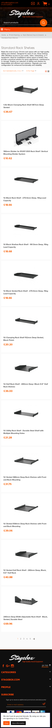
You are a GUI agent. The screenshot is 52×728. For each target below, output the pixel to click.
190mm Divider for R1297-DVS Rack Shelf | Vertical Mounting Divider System (25, 152)
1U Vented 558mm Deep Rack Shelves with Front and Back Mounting (24, 525)
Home (3, 35)
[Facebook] (3, 666)
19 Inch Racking (14, 35)
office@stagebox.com (9, 2)
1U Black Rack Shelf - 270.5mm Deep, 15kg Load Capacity (24, 199)
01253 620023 (6, 4)
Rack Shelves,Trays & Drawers (33, 35)
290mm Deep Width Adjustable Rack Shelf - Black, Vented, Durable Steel (25, 618)
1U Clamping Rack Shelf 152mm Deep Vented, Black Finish (23, 339)
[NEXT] (34, 639)
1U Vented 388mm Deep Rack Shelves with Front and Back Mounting (24, 478)
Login (38, 3)
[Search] (43, 22)
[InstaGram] (12, 666)
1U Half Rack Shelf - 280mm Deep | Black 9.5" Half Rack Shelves (25, 385)
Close (6, 723)
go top (45, 665)
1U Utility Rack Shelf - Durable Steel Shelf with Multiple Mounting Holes (23, 432)
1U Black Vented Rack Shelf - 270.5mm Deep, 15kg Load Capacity (25, 292)
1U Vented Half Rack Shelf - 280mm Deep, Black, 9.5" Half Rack (24, 571)
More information (18, 723)
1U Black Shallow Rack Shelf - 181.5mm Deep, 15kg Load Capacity (25, 245)
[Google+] (8, 666)
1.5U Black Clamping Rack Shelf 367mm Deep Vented (23, 106)
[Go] (44, 704)
